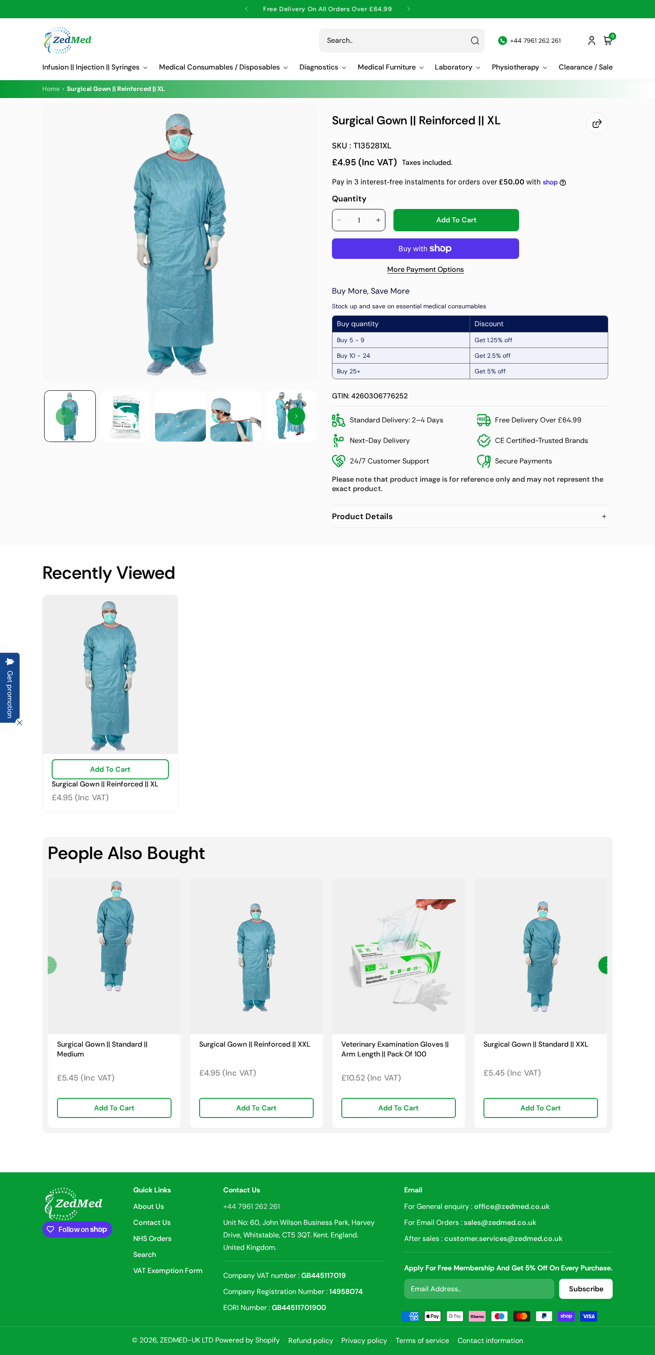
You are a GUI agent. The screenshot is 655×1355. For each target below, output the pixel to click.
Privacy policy (364, 1340)
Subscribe (586, 1289)
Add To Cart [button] (114, 1108)
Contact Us (152, 1222)
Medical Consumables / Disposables (219, 67)
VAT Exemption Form (168, 1270)
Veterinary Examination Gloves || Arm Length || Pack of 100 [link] (395, 1049)
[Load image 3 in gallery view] (180, 416)
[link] (114, 956)
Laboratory (453, 67)
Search (144, 1254)
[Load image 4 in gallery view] (235, 416)
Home (51, 89)
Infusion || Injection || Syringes (90, 67)
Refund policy (310, 1340)
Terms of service (422, 1340)
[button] (94, 67)
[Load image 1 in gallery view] (70, 416)
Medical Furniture (387, 67)
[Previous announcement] (246, 8)
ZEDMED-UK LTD (186, 1340)
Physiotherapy (515, 67)
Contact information (490, 1340)
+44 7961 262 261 (251, 1206)
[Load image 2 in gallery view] (125, 416)
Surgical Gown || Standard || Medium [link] (102, 1049)
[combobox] (402, 41)
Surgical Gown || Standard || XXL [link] (536, 1044)
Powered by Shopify (247, 1340)
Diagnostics (318, 67)
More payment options (425, 269)
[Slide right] (296, 416)
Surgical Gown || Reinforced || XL (105, 784)
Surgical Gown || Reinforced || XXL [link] (255, 1044)
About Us (148, 1207)
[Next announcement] (408, 8)
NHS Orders (152, 1238)
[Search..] (475, 41)
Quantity (349, 199)
